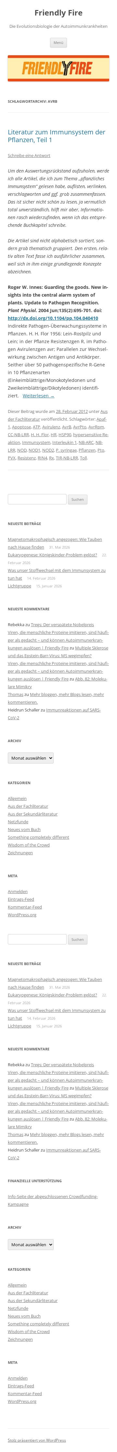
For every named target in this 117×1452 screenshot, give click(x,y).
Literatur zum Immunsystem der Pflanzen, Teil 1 (56, 136)
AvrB (66, 427)
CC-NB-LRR (18, 434)
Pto (101, 450)
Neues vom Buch (24, 829)
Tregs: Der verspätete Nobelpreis (62, 624)
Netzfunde (18, 822)
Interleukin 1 (64, 442)
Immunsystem (36, 442)
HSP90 (64, 434)
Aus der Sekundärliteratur (33, 814)
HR (54, 434)
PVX (12, 458)
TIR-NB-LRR (67, 458)
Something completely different (38, 837)
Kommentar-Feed (25, 907)
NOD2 (48, 450)
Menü (58, 42)
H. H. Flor (40, 434)
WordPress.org (22, 915)
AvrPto (79, 427)
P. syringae (66, 450)
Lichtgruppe (19, 586)
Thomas (15, 694)
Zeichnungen (20, 853)
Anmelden (18, 891)
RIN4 (42, 458)
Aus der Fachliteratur (28, 806)
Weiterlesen (39, 396)
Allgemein (17, 798)
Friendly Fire (58, 13)
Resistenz (27, 458)
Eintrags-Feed (21, 899)
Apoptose (21, 427)
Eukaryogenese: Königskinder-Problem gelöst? (52, 555)
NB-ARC (86, 442)
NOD (22, 450)
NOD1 (34, 450)
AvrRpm (96, 427)
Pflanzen (87, 450)
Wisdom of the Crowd (29, 845)
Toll (83, 458)
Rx (51, 458)
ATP (36, 427)
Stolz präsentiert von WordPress (37, 1440)
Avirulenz (51, 427)
